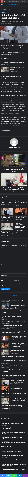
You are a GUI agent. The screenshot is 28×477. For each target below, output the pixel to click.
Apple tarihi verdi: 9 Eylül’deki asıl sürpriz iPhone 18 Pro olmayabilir (18, 338)
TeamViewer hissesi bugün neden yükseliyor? (13, 321)
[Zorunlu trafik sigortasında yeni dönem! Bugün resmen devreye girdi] (5, 306)
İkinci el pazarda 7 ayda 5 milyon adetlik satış (13, 366)
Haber (9, 9)
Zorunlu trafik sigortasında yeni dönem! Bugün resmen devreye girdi (17, 305)
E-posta (3, 270)
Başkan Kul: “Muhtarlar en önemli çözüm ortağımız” (7, 217)
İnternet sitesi (4, 275)
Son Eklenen (14, 295)
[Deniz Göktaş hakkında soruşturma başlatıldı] (21, 211)
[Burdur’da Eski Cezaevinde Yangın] (5, 69)
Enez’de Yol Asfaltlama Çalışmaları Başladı (7, 201)
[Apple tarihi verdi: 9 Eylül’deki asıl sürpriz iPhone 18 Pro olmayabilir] (5, 338)
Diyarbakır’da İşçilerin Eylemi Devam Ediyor (12, 62)
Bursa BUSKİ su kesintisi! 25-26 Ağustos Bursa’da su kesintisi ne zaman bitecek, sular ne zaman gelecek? (20, 227)
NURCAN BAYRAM (7, 21)
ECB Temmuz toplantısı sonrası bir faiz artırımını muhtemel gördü (12, 326)
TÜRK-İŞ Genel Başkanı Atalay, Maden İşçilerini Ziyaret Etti (21, 202)
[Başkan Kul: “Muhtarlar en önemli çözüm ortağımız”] (7, 211)
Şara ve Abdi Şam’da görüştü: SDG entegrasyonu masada (7, 232)
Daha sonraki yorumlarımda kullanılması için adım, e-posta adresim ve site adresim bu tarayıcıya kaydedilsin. (13, 283)
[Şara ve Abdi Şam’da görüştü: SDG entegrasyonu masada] (7, 226)
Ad (2, 264)
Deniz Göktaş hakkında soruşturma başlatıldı (21, 216)
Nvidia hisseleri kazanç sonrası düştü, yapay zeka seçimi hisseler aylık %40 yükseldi (13, 331)
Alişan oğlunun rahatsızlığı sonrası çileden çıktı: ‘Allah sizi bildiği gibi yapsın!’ (18, 345)
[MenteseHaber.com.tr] (14, 4)
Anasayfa (4, 9)
